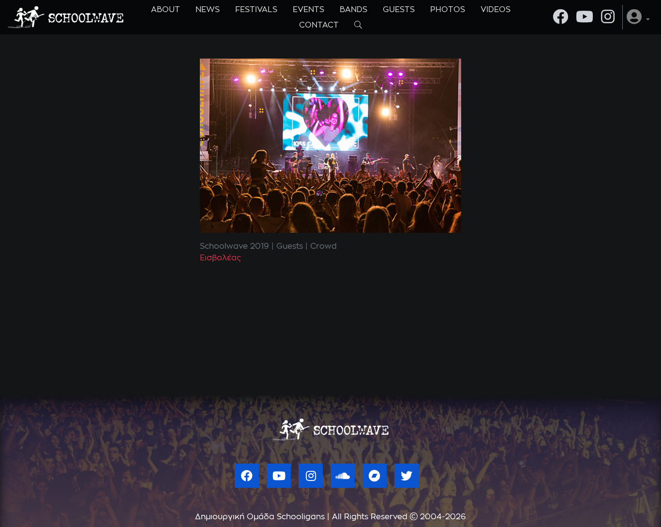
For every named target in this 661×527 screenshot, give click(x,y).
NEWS (207, 10)
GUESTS (399, 10)
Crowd (323, 246)
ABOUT (165, 10)
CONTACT (319, 25)
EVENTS (308, 10)
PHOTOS (447, 10)
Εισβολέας (220, 258)
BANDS (353, 10)
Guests (289, 246)
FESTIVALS (256, 10)
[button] (638, 17)
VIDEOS (496, 10)
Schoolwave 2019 (234, 246)
